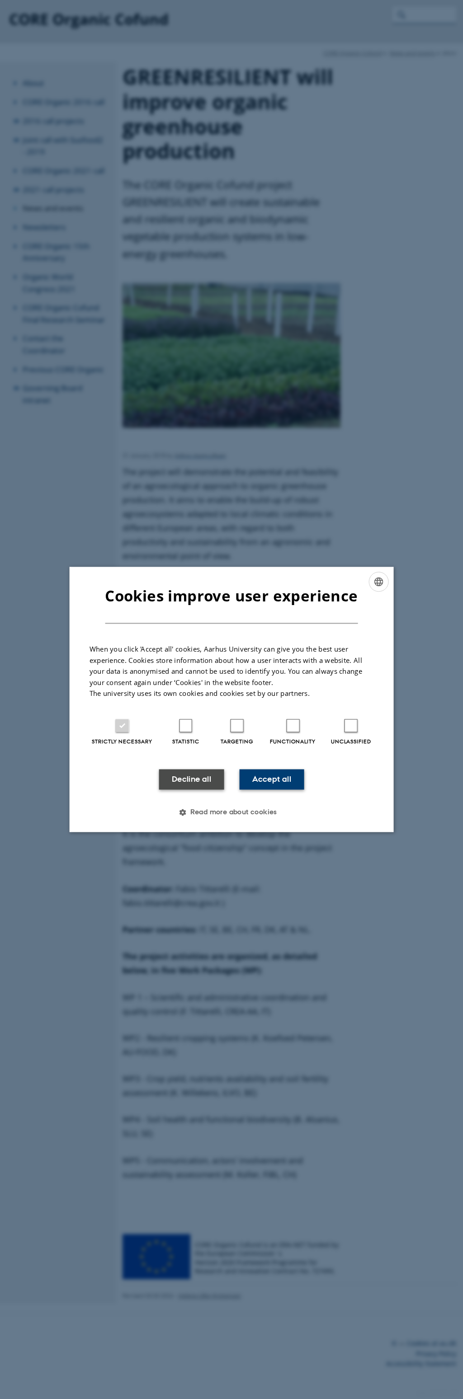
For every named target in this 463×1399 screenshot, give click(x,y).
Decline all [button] (191, 779)
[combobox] (378, 581)
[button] (231, 812)
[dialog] (232, 699)
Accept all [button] (271, 779)
